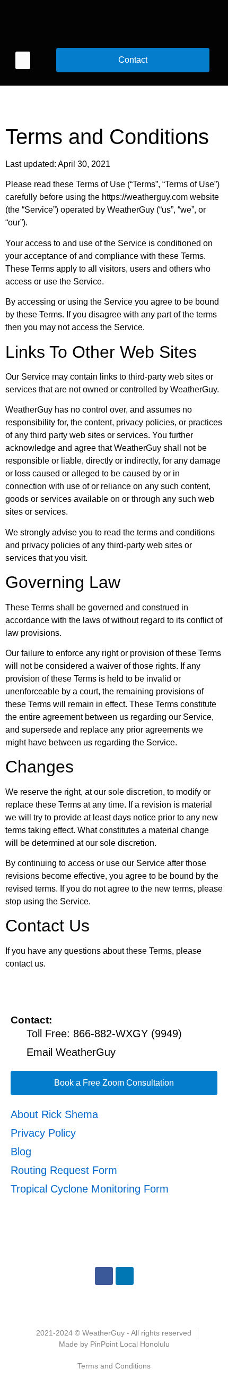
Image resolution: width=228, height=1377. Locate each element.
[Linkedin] (125, 1276)
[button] (22, 60)
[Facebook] (104, 1276)
